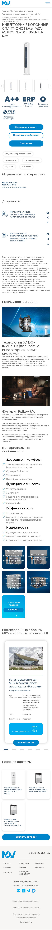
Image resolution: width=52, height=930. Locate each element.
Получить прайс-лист (26, 135)
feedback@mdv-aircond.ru (26, 882)
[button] (6, 749)
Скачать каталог (26, 837)
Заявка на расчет (26, 127)
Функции (9, 167)
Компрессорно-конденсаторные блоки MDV (30, 707)
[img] (13, 557)
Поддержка (24, 863)
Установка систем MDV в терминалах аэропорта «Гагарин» (25, 683)
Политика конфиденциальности (26, 901)
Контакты (7, 872)
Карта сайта (26, 922)
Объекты (26, 167)
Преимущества (32, 160)
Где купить (26, 143)
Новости (7, 868)
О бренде (39, 863)
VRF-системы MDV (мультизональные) (31, 701)
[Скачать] (48, 222)
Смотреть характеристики (14, 187)
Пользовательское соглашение (26, 907)
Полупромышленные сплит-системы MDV (32, 696)
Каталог (7, 863)
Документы (10, 160)
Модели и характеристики (18, 154)
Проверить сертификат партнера (24, 873)
